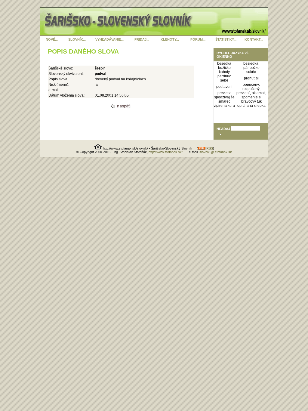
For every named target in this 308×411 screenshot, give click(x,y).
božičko (224, 68)
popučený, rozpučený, (251, 86)
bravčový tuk (251, 101)
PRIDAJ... (141, 39)
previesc (224, 93)
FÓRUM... (197, 39)
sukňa (251, 72)
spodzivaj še (224, 97)
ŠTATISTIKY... (225, 39)
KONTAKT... (254, 39)
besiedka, (251, 63)
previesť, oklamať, (251, 93)
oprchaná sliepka (251, 106)
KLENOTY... (170, 39)
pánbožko (251, 68)
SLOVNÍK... (77, 39)
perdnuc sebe (224, 78)
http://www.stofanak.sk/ (166, 152)
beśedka (224, 63)
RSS (209, 148)
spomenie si (251, 97)
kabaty (224, 72)
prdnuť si (251, 78)
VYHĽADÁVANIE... (109, 39)
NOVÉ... (52, 39)
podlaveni (224, 87)
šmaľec (224, 101)
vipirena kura (224, 106)
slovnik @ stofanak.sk (215, 152)
